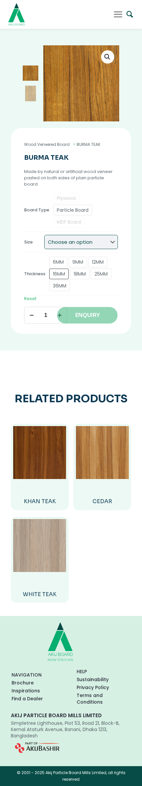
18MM (80, 274)
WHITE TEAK (39, 594)
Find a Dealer (27, 698)
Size (28, 242)
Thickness (34, 274)
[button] (107, 57)
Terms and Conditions (90, 698)
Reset (30, 298)
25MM (101, 274)
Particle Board (73, 210)
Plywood (66, 198)
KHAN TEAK (40, 501)
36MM (59, 286)
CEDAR (102, 501)
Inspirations (26, 690)
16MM (59, 274)
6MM (58, 262)
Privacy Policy (93, 687)
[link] (37, 747)
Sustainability (93, 679)
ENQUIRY (87, 315)
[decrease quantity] (31, 315)
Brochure (23, 682)
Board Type (36, 210)
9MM (77, 262)
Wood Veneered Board (47, 144)
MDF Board (69, 222)
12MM (98, 262)
